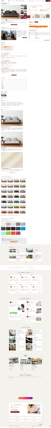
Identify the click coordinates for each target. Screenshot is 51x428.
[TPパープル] (17, 211)
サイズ (2, 80)
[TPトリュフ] (17, 186)
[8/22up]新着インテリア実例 (18, 427)
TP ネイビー (18, 230)
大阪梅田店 (5, 61)
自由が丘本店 (11, 365)
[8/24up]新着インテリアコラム (23, 427)
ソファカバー (7, 2)
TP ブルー (22, 230)
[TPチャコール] (17, 191)
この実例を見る (24, 37)
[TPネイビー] (4, 201)
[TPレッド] (4, 211)
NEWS (9, 427)
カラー (2, 82)
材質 (2, 84)
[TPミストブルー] (4, 206)
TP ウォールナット (13, 230)
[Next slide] (19, 12)
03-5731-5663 (15, 409)
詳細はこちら (17, 282)
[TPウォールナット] (17, 196)
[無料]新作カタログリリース (12, 427)
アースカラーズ (3, 102)
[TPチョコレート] (4, 196)
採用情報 (34, 420)
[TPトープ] (4, 186)
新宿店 (4, 68)
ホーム (1, 2)
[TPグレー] (4, 191)
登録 (23, 311)
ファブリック (4, 2)
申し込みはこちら (29, 305)
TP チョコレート (8, 230)
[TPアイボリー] (4, 180)
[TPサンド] (17, 180)
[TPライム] (17, 206)
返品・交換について (37, 37)
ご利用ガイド (17, 417)
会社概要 (17, 420)
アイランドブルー (19, 102)
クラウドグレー (14, 102)
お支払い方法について (37, 38)
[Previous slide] (2, 12)
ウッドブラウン (8, 102)
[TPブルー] (17, 201)
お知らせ (34, 417)
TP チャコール (3, 230)
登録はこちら (28, 313)
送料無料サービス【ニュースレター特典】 (30, 427)
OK (25, 17)
